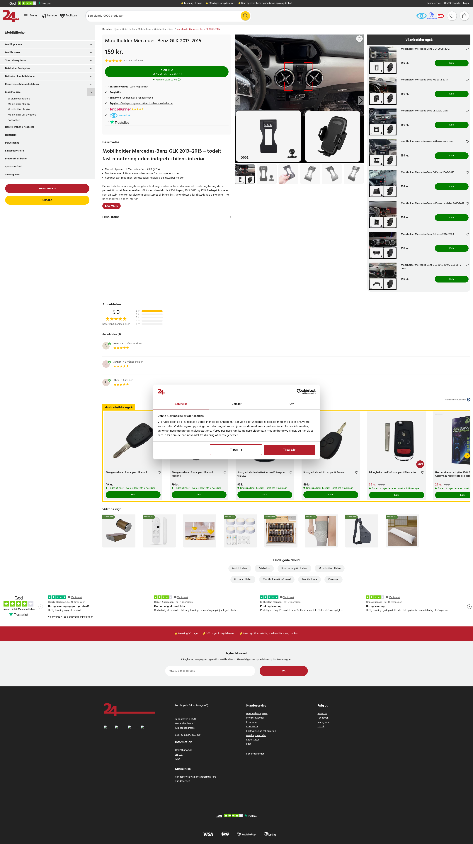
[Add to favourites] (359, 39)
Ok (283, 671)
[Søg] (245, 15)
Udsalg (47, 200)
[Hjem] (11, 16)
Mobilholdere (13, 92)
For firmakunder (255, 754)
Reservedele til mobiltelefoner (22, 84)
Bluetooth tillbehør (16, 159)
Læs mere (111, 206)
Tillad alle (289, 449)
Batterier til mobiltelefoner (20, 76)
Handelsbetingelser (257, 714)
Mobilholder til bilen (19, 104)
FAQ (177, 759)
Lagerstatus (252, 740)
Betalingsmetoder (256, 735)
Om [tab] (292, 403)
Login (466, 3)
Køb (451, 63)
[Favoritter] (452, 15)
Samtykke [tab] (181, 403)
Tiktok (321, 727)
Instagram (323, 722)
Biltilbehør (264, 568)
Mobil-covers (12, 52)
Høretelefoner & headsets (19, 127)
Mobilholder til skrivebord (22, 115)
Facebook (323, 718)
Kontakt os (252, 727)
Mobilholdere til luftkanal (277, 579)
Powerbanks (12, 143)
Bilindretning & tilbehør (294, 568)
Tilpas (234, 449)
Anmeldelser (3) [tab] (111, 334)
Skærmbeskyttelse (15, 60)
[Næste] (467, 456)
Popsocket (14, 120)
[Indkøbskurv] (464, 15)
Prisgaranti (47, 188)
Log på (179, 754)
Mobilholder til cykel (19, 109)
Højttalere (10, 135)
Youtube (322, 714)
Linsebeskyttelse (14, 151)
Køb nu (167, 72)
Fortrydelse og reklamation (261, 731)
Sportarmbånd (13, 167)
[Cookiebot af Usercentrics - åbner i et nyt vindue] (299, 392)
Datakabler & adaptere (17, 68)
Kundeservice (434, 3)
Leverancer (252, 722)
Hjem (116, 29)
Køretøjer (333, 579)
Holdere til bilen (242, 579)
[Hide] (230, 142)
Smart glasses (13, 175)
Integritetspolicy (255, 718)
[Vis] (230, 217)
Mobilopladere (13, 44)
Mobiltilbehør (15, 32)
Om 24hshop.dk (452, 3)
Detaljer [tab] (237, 403)
